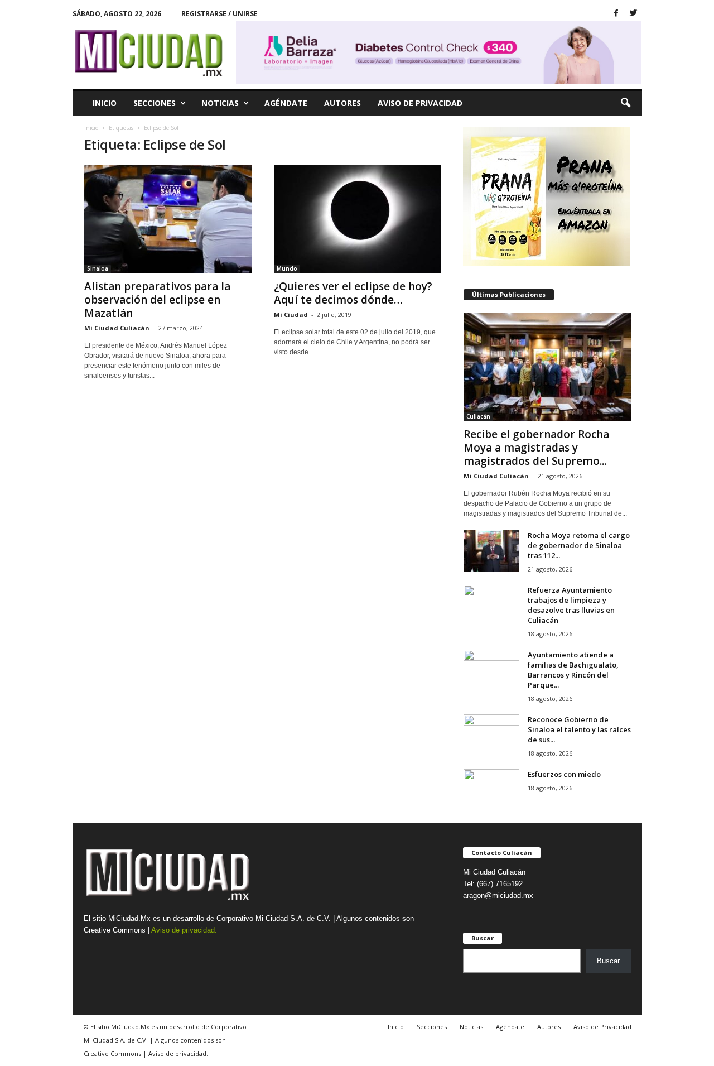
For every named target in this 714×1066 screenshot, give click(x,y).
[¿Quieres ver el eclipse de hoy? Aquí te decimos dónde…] (357, 219)
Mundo (287, 268)
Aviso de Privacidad (420, 103)
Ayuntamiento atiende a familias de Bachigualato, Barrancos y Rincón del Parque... (573, 670)
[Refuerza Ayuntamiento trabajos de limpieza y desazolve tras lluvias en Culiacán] (491, 606)
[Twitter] (633, 14)
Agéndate (285, 103)
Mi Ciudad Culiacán (116, 328)
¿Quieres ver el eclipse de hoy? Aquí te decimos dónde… (353, 293)
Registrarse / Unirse (219, 13)
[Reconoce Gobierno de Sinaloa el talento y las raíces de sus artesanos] (491, 735)
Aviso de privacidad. (184, 930)
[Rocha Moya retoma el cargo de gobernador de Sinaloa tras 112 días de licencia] (491, 551)
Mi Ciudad (291, 314)
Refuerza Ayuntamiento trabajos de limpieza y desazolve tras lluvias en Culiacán (571, 605)
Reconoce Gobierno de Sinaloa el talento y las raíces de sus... (579, 729)
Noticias (220, 103)
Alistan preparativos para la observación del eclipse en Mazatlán (157, 299)
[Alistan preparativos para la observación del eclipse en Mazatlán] (168, 219)
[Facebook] (616, 14)
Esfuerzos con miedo (564, 774)
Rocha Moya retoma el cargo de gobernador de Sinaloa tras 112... (579, 545)
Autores (342, 103)
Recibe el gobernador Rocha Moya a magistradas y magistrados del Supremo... (536, 447)
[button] (625, 103)
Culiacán (478, 416)
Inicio (105, 103)
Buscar (608, 961)
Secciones (154, 103)
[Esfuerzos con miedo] (491, 790)
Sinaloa (97, 268)
